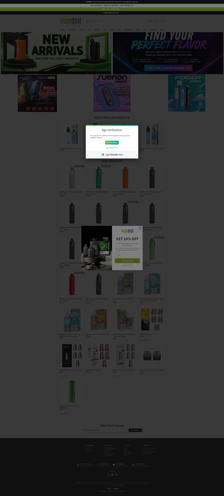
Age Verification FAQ (112, 148)
